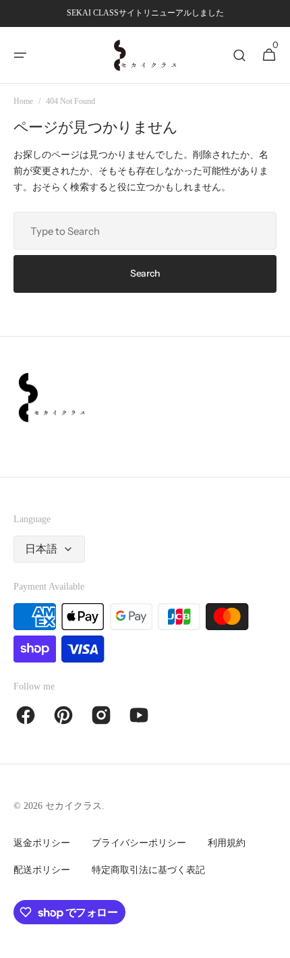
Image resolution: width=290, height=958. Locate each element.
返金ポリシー (41, 843)
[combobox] (145, 231)
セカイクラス (73, 806)
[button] (20, 55)
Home (23, 101)
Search (145, 273)
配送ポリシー (41, 870)
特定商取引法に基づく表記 (148, 870)
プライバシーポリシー (139, 843)
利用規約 (226, 843)
